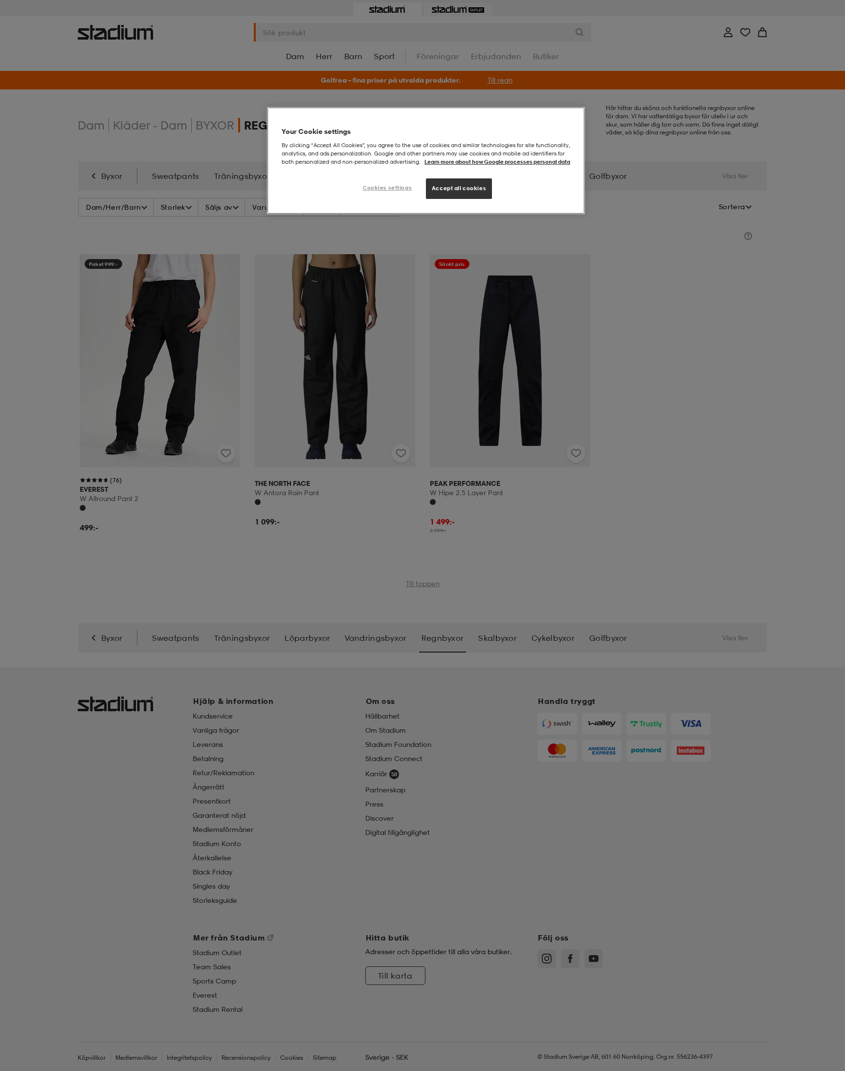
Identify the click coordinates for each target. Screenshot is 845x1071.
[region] (426, 160)
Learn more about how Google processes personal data (497, 161)
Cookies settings (387, 187)
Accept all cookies (459, 188)
